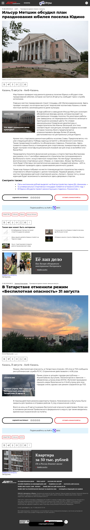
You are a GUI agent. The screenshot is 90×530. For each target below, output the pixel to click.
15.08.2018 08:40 (7, 9)
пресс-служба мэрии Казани (12, 79)
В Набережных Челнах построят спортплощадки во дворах (23, 231)
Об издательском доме (26, 481)
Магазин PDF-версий (55, 481)
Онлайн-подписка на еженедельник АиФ (32, 484)
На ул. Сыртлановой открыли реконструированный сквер (22, 245)
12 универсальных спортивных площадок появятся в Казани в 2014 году (51, 187)
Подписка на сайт (55, 484)
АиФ (16, 354)
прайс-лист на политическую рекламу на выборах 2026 (37, 489)
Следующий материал (46, 524)
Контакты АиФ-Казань (71, 484)
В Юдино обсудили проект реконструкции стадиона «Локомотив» (48, 189)
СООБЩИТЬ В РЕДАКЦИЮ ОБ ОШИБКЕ (71, 489)
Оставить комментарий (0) (71, 197)
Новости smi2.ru (9, 275)
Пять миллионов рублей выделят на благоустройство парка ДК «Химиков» (52, 184)
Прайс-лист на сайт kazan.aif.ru (54, 486)
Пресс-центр (41, 481)
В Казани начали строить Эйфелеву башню (69, 237)
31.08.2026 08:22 (7, 283)
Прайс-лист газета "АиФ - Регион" (29, 486)
